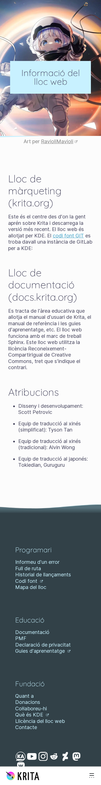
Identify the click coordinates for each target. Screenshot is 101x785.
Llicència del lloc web (40, 721)
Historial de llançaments (43, 574)
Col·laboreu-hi (31, 708)
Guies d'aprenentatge (40, 651)
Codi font (27, 581)
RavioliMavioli (57, 141)
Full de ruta (28, 568)
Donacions (27, 702)
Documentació (32, 632)
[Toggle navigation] (91, 775)
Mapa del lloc (30, 587)
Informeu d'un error (37, 562)
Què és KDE (30, 715)
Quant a (24, 696)
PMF (20, 638)
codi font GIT (68, 236)
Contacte (26, 727)
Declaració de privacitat (43, 645)
